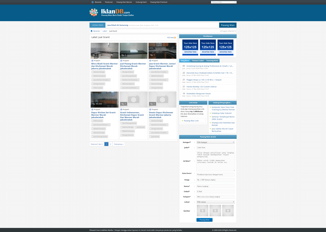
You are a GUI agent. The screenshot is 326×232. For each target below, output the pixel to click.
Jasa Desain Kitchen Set (131, 88)
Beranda (98, 2)
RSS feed (170, 37)
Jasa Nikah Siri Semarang (117, 25)
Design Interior (99, 84)
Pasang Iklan (228, 25)
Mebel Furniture (99, 76)
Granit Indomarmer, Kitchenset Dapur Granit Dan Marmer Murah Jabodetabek (132, 116)
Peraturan (109, 2)
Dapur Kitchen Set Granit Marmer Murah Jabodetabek (103, 115)
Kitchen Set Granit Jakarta (131, 80)
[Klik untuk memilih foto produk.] (202, 210)
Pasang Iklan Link (191, 120)
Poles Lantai (98, 88)
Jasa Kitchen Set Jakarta (102, 80)
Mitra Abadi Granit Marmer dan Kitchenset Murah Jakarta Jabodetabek (104, 66)
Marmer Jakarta (128, 84)
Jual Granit (140, 127)
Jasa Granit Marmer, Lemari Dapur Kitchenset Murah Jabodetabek (162, 66)
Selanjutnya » (119, 144)
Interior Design (99, 72)
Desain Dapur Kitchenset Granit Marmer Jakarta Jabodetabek (161, 115)
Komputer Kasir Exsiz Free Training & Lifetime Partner (223, 108)
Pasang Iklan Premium (158, 2)
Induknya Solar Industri (222, 113)
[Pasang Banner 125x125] (190, 55)
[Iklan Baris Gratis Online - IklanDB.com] (113, 16)
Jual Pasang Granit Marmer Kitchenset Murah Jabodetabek (133, 66)
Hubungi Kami (141, 2)
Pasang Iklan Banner (124, 2)
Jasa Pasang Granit (129, 76)
